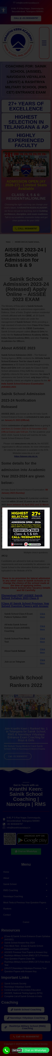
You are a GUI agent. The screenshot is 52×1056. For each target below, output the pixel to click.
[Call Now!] (6, 1050)
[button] (33, 1050)
